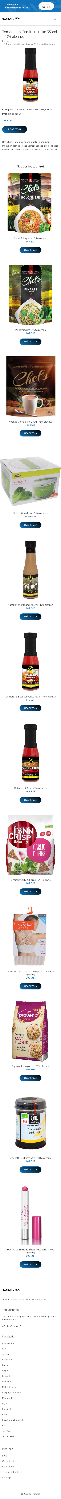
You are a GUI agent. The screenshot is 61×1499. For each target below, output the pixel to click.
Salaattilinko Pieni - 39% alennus (30, 513)
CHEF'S (48, 109)
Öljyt (4, 1403)
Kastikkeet (7, 1359)
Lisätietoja (14, 129)
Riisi (4, 1425)
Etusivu (5, 41)
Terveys (6, 1430)
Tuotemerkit (22, 109)
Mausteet (7, 1398)
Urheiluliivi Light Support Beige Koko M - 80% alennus (30, 973)
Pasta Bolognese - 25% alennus (30, 238)
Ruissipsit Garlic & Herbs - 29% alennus (31, 879)
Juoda (5, 1354)
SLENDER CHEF (36, 109)
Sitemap (6, 1477)
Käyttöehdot (8, 1466)
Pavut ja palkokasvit (12, 1420)
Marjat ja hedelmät (12, 1392)
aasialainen (8, 1343)
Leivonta (6, 1376)
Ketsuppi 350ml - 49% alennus (30, 788)
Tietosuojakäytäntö (12, 1472)
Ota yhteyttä (8, 1461)
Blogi (5, 1455)
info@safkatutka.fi (11, 1326)
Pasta (5, 1414)
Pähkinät (6, 1409)
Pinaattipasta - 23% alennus (30, 329)
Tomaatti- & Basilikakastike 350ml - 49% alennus (31, 696)
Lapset (5, 1365)
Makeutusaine (9, 1387)
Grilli (4, 1348)
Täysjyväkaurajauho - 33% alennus (30, 1066)
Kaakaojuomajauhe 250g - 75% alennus (30, 421)
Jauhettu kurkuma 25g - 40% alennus (30, 1157)
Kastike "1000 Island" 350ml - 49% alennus (30, 604)
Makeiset (7, 1381)
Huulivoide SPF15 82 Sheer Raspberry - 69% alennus (30, 1251)
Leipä (5, 1370)
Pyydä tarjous (46, 5)
